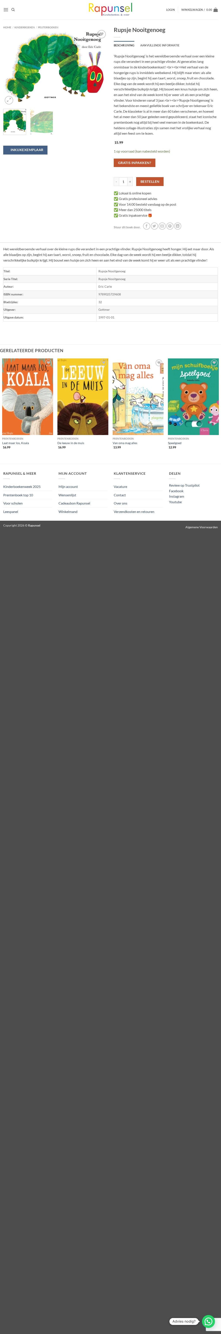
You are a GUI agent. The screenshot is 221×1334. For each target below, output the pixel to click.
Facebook (176, 491)
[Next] (100, 67)
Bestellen (149, 181)
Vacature (120, 486)
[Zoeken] (13, 10)
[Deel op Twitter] (154, 226)
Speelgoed (175, 443)
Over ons (120, 503)
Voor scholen (13, 503)
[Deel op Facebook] (146, 226)
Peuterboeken (48, 27)
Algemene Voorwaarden (201, 527)
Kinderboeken (24, 27)
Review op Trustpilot (184, 485)
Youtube (175, 502)
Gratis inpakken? (134, 163)
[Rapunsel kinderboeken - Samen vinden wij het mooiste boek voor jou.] (110, 10)
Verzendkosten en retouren (134, 511)
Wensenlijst (67, 495)
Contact (120, 495)
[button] (5, 9)
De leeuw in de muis (70, 443)
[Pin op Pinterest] (170, 226)
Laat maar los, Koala (15, 443)
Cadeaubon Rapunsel (74, 503)
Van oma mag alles (125, 443)
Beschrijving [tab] (124, 45)
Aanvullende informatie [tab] (160, 45)
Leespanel (10, 511)
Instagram (176, 496)
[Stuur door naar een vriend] (162, 226)
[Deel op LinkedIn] (177, 226)
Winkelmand (67, 511)
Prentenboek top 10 (18, 495)
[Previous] (11, 67)
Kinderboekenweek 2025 (22, 486)
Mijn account (68, 486)
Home (7, 27)
